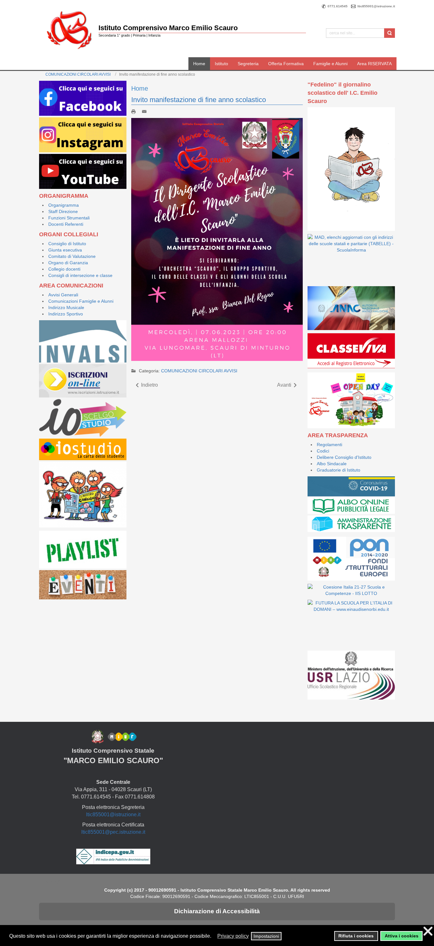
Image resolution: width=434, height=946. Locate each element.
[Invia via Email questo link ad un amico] (146, 111)
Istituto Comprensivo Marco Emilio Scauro (168, 28)
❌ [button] (428, 931)
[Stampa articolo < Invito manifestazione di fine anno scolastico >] (135, 111)
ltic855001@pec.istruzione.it (113, 832)
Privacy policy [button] (233, 936)
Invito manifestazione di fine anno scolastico (198, 100)
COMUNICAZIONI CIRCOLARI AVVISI (78, 74)
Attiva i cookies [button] (401, 935)
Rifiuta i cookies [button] (356, 935)
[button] (214, 936)
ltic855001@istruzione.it (113, 814)
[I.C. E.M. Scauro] (69, 30)
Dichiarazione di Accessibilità (217, 911)
